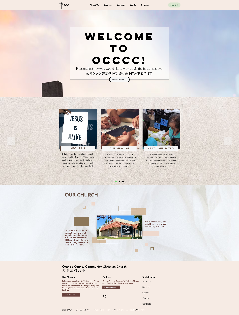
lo (115, 150)
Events (145, 298)
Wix (88, 310)
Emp (110, 150)
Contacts (146, 304)
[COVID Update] (123, 181)
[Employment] (119, 181)
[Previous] (11, 141)
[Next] (228, 141)
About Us (146, 281)
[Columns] (116, 181)
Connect (146, 293)
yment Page (125, 150)
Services (146, 287)
